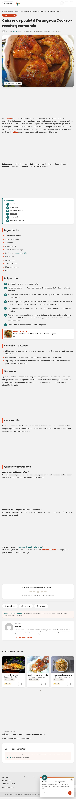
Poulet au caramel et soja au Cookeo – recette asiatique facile (38, 677)
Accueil (4, 11)
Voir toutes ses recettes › (23, 637)
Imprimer (27, 606)
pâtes (15, 132)
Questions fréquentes (17, 220)
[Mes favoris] (62, 3)
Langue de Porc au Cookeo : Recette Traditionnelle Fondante (13, 677)
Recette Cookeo (13, 11)
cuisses (9, 118)
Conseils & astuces (16, 210)
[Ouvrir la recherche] (67, 3)
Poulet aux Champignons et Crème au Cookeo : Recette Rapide (62, 677)
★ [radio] (30, 591)
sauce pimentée (20, 253)
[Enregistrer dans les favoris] (17, 684)
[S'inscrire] (70, 793)
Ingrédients (14, 204)
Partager (42, 606)
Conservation (14, 217)
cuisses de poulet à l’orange (30, 547)
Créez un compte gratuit (13, 613)
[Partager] (21, 684)
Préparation (14, 207)
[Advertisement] (38, 102)
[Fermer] (71, 779)
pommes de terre (49, 550)
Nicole (15, 31)
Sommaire (10, 201)
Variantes (13, 214)
